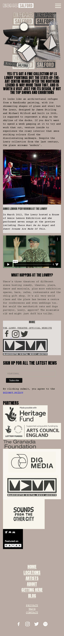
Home (32, 567)
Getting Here (32, 590)
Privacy (32, 605)
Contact (32, 612)
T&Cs (32, 609)
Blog (32, 596)
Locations (32, 572)
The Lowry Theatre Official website (27, 328)
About (32, 584)
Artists (32, 578)
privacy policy (13, 392)
